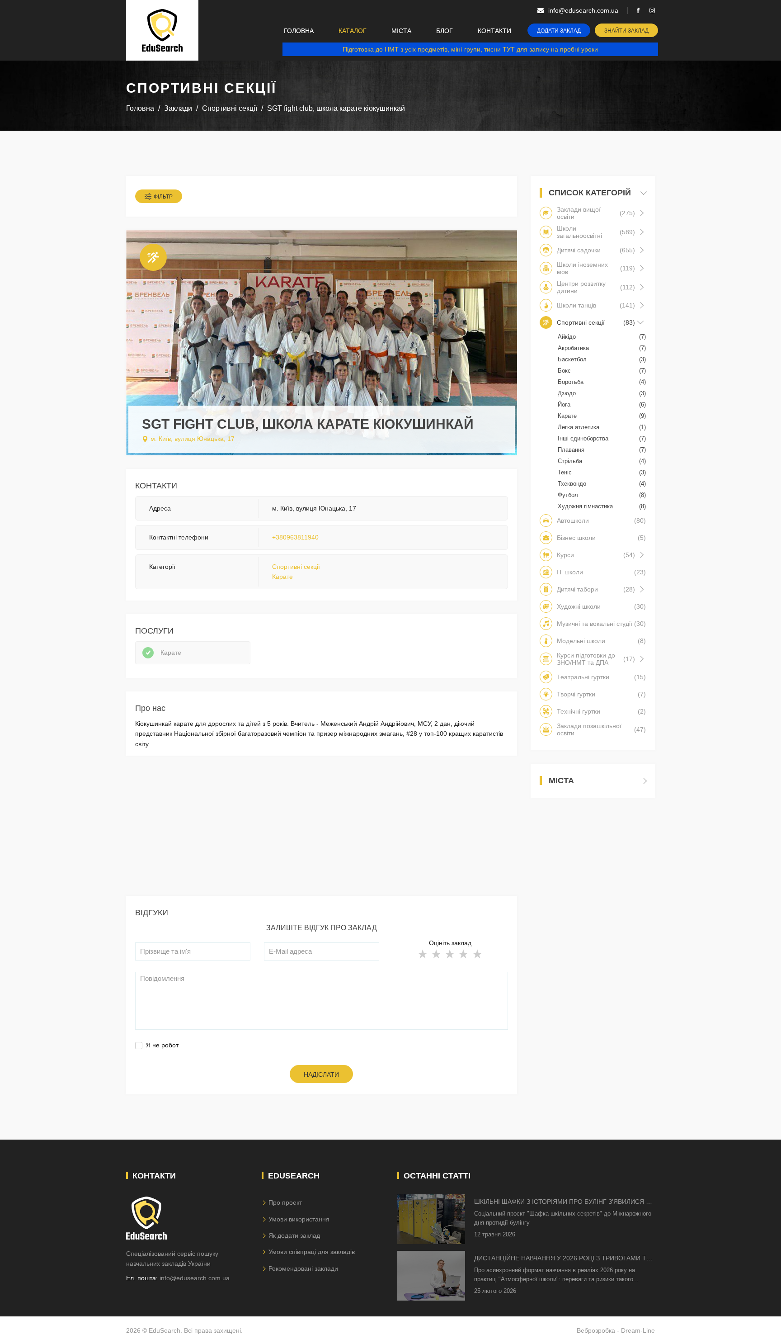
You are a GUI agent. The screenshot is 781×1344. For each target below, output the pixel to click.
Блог (444, 30)
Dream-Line (638, 1330)
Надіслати (321, 1074)
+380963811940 (295, 537)
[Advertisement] (321, 832)
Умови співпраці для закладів (311, 1251)
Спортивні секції (296, 566)
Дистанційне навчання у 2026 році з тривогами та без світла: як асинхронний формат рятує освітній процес (562, 1258)
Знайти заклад (626, 31)
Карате (282, 576)
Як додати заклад (294, 1235)
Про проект (285, 1202)
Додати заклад (559, 31)
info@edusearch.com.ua (195, 1278)
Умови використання (298, 1219)
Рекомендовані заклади (303, 1268)
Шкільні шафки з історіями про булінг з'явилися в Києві (562, 1202)
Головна (299, 30)
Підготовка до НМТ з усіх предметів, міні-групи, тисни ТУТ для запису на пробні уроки (470, 49)
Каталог (353, 30)
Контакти (494, 30)
